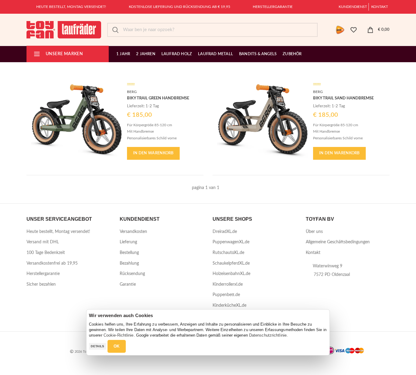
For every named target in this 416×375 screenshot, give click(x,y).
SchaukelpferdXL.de (231, 263)
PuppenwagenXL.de (231, 242)
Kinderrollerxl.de (228, 284)
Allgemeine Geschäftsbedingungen (338, 242)
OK (117, 346)
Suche (115, 30)
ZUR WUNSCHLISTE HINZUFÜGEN (117, 84)
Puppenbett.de (226, 295)
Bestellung (129, 253)
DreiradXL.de (225, 232)
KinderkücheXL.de (229, 305)
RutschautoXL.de (228, 253)
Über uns (314, 232)
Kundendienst (353, 7)
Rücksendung (132, 274)
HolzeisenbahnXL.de (231, 274)
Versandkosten (133, 232)
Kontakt (379, 7)
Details (97, 346)
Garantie (128, 284)
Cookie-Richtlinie (119, 335)
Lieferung (128, 242)
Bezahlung (129, 263)
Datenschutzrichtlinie (268, 335)
